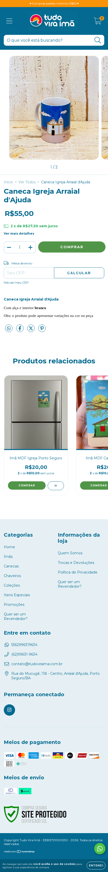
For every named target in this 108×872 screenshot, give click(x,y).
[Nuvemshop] (19, 852)
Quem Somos (70, 553)
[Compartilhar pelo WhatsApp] (9, 329)
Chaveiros (12, 576)
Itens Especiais (17, 595)
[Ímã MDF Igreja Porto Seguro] (55, 485)
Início (8, 182)
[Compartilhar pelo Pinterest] (42, 330)
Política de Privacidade (77, 572)
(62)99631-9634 (24, 654)
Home (9, 547)
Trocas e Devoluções (76, 562)
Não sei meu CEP (16, 282)
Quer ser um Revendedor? (16, 616)
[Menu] (9, 21)
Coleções (12, 585)
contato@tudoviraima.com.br (37, 664)
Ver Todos (27, 182)
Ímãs (8, 556)
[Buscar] (98, 40)
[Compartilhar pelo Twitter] (31, 330)
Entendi (96, 865)
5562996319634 (24, 644)
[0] (97, 22)
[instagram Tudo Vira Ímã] (9, 710)
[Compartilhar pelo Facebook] (20, 330)
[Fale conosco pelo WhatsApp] (99, 848)
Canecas (11, 566)
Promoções (14, 604)
